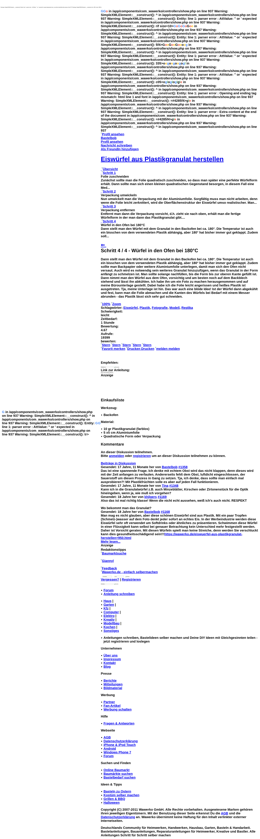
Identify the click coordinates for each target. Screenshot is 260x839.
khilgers (150, 497)
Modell (174, 307)
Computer (111, 612)
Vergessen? (110, 579)
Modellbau (112, 623)
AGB (224, 813)
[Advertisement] (25, 4)
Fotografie (160, 307)
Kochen (109, 627)
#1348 (173, 485)
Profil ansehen (112, 141)
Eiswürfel (130, 307)
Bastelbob (170, 467)
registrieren (142, 456)
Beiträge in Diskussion (118, 463)
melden (174, 348)
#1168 (165, 512)
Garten (109, 604)
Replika (187, 307)
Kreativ (109, 619)
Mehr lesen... (110, 541)
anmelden (116, 456)
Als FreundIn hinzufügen (120, 149)
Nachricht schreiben (116, 145)
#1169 (162, 497)
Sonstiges (111, 631)
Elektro (109, 616)
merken (119, 348)
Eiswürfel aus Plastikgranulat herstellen (162, 159)
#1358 (183, 467)
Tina (165, 485)
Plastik (145, 307)
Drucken (147, 348)
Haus (108, 601)
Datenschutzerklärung (118, 817)
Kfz (106, 608)
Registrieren (131, 579)
